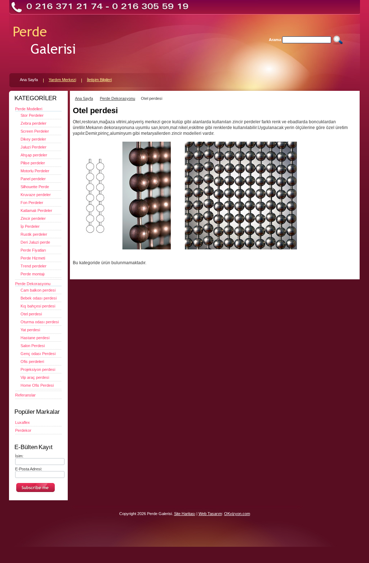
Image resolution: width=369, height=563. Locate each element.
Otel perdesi (31, 314)
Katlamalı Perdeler (36, 210)
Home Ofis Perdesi (37, 385)
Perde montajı (33, 274)
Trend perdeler (33, 266)
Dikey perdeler (33, 139)
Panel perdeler (33, 179)
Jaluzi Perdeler (33, 147)
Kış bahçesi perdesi (38, 306)
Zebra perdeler (33, 123)
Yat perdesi (30, 330)
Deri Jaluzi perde (35, 242)
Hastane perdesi (35, 338)
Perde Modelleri (28, 109)
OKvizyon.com (237, 513)
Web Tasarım (210, 513)
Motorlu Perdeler (35, 171)
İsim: (19, 456)
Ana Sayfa (84, 98)
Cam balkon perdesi (38, 290)
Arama (275, 39)
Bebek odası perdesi (39, 298)
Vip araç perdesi (35, 377)
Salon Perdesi (33, 345)
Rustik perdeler (34, 234)
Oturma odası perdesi (40, 322)
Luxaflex (22, 422)
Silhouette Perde (35, 187)
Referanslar (25, 395)
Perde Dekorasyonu (32, 284)
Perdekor (23, 430)
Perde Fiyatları (33, 250)
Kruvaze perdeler (36, 194)
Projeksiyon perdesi (38, 369)
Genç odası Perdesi (38, 353)
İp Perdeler (30, 226)
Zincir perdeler (33, 218)
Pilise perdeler (33, 163)
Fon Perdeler (32, 202)
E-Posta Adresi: (28, 469)
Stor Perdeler (32, 115)
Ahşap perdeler (34, 155)
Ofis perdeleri (32, 361)
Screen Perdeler (35, 131)
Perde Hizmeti (33, 258)
